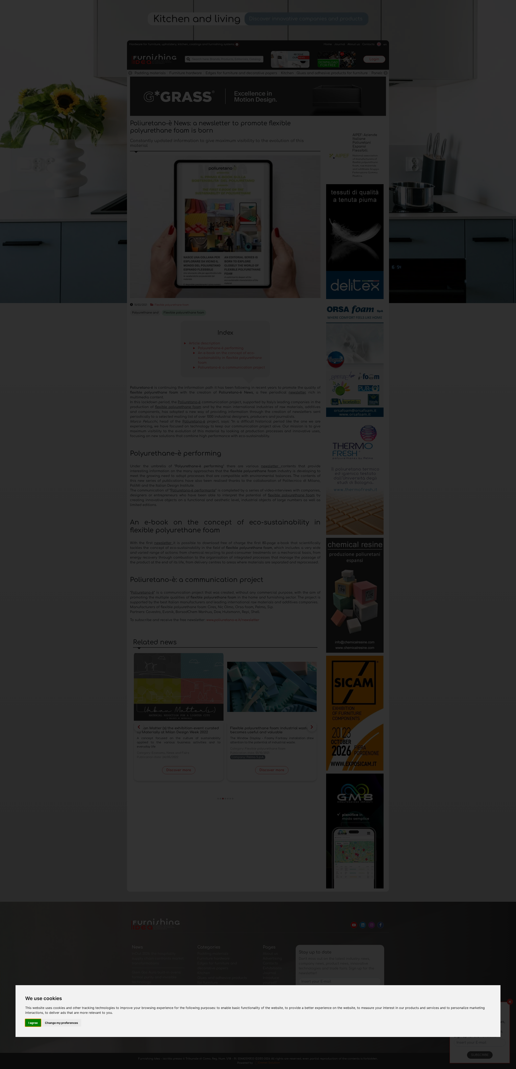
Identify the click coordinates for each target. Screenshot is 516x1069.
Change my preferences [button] (61, 1022)
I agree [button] (33, 1022)
